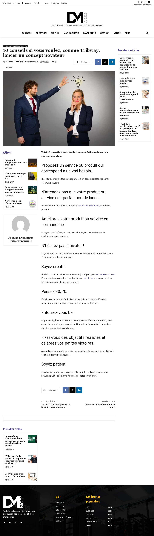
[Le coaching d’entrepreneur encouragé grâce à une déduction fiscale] (32, 439)
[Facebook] (138, 2)
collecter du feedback (89, 205)
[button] (147, 33)
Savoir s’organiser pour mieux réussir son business (130, 111)
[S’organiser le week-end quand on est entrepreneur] (145, 94)
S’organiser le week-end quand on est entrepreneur (129, 95)
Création (7, 46)
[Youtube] (149, 2)
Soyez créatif (53, 266)
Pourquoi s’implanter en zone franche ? (16, 162)
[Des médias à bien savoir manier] (145, 81)
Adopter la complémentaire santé (100, 406)
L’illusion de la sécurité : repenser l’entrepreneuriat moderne (15, 460)
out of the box (90, 278)
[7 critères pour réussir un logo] (32, 203)
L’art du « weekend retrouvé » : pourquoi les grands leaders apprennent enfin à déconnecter (130, 130)
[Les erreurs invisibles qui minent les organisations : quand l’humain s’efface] (145, 60)
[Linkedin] (142, 2)
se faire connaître (105, 274)
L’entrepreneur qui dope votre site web (15, 176)
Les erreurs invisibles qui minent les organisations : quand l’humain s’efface (128, 64)
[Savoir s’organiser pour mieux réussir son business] (145, 110)
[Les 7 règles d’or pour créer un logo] (32, 476)
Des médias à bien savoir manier (127, 81)
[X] (145, 2)
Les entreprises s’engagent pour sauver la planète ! (15, 189)
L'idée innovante (20, 46)
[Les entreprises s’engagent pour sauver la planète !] (32, 190)
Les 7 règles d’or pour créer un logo (15, 475)
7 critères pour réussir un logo (13, 202)
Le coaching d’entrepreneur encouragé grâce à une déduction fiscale (15, 441)
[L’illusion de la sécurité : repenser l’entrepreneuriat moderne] (32, 459)
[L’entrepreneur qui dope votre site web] (32, 176)
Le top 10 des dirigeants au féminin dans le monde (55, 406)
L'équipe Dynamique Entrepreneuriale (22, 61)
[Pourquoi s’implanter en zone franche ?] (32, 163)
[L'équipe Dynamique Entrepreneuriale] (21, 225)
